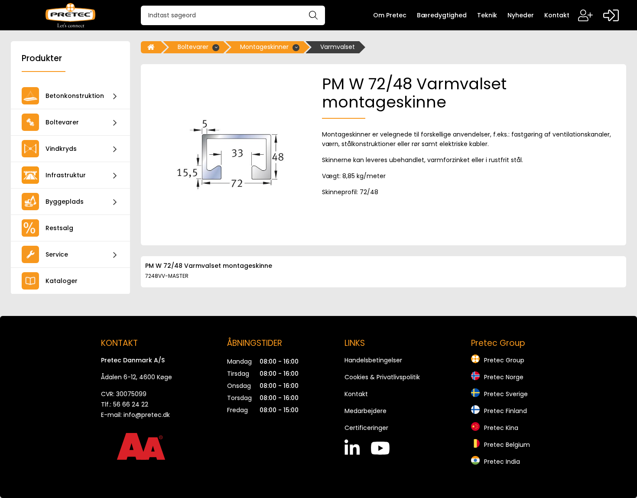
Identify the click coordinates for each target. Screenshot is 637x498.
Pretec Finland (505, 411)
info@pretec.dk (147, 414)
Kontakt (356, 394)
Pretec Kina (501, 427)
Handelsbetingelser (373, 360)
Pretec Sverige (506, 394)
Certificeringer (366, 427)
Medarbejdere (365, 411)
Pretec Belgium (507, 444)
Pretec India (502, 461)
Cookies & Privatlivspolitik (382, 377)
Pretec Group (504, 360)
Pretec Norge (503, 377)
